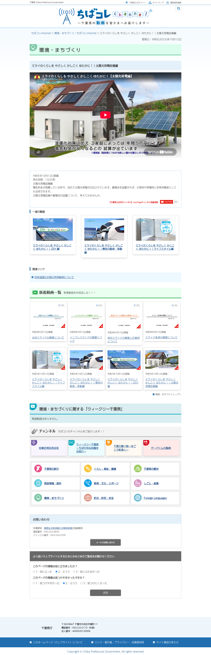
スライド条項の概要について (161, 337)
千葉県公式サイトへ (137, 2)
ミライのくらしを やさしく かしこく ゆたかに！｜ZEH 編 (52, 247)
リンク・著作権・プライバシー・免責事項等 (119, 642)
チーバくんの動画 (161, 448)
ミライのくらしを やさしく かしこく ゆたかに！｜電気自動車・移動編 (103, 248)
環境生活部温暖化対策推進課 (58, 528)
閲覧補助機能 (175, 2)
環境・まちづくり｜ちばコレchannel (75, 33)
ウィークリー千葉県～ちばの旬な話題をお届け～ (87, 448)
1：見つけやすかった (48, 583)
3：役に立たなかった (88, 572)
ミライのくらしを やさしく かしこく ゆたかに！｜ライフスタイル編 (155, 247)
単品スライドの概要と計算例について (124, 339)
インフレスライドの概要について (86, 339)
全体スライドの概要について (48, 337)
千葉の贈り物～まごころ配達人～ (125, 447)
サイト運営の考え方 (167, 642)
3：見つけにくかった (95, 583)
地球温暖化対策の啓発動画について (54, 277)
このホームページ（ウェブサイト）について (57, 642)
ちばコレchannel (41, 33)
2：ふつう (64, 572)
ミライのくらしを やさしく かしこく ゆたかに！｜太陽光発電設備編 (161, 382)
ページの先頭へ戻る (166, 608)
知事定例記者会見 (49, 448)
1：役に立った (44, 572)
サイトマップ (158, 2)
